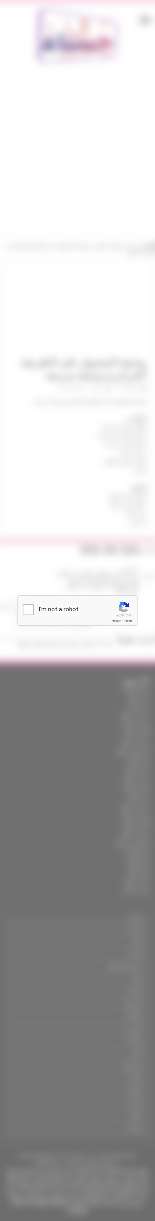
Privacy (116, 620)
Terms (128, 620)
